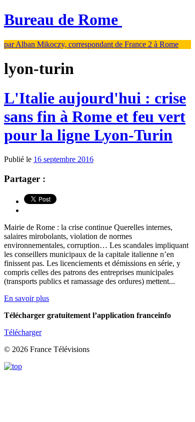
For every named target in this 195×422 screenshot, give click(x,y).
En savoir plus (26, 298)
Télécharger (23, 332)
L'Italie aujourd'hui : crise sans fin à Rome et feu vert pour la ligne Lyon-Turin (95, 116)
